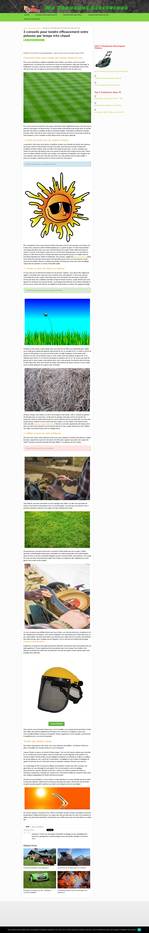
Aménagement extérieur (34, 28)
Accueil (26, 15)
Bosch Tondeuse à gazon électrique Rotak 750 (111, 71)
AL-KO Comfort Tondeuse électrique (107, 85)
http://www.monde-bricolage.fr (34, 641)
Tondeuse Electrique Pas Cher (98, 15)
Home (24, 28)
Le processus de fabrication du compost (71, 868)
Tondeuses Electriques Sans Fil (46, 15)
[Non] (146, 930)
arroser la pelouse (80, 257)
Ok (139, 929)
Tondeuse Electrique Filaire (72, 15)
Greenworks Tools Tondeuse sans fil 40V (108, 112)
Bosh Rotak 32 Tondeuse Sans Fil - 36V (108, 98)
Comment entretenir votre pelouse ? (36, 868)
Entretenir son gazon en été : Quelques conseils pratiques (37, 891)
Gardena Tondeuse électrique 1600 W (107, 78)
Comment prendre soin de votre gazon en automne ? (72, 891)
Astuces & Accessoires (32, 19)
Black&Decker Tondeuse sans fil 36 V (107, 105)
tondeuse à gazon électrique (44, 424)
